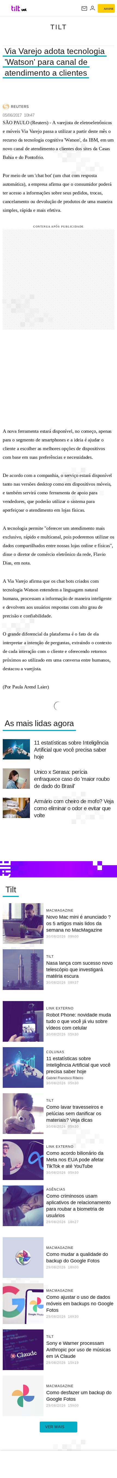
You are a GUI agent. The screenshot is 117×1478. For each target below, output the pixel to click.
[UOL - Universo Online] (24, 9)
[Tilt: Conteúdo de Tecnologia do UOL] (15, 8)
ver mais (54, 1427)
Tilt (58, 27)
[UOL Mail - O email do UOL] (84, 8)
